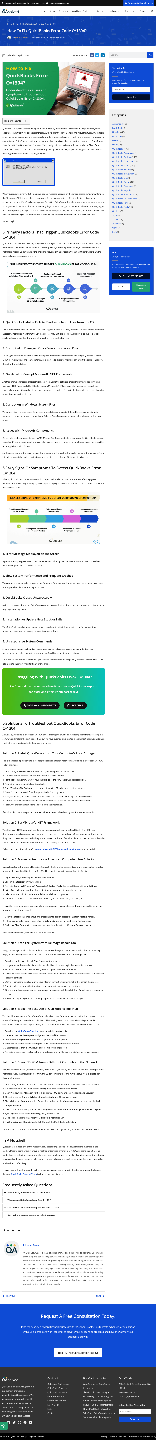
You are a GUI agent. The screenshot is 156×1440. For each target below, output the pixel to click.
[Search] (150, 55)
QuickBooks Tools (120, 207)
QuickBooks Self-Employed (124, 198)
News (114, 144)
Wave (114, 227)
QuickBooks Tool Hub (28, 1031)
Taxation (116, 219)
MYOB (115, 140)
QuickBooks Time (120, 202)
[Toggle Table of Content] (24, 121)
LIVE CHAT (76, 705)
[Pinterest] (24, 1422)
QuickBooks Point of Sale (123, 194)
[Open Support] (105, 11)
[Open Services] (67, 11)
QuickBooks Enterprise (122, 161)
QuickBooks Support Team (24, 1174)
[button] (152, 11)
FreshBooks (117, 128)
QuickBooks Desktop (122, 157)
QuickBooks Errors (57, 37)
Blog (17, 24)
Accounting (117, 123)
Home (9, 24)
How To (44, 37)
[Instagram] (19, 1422)
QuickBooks (117, 148)
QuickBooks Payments (122, 186)
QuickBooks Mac (120, 177)
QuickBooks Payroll (121, 190)
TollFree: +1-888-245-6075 (41, 705)
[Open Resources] (135, 11)
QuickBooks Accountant (123, 153)
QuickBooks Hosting (121, 169)
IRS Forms (117, 136)
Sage (114, 215)
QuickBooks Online (121, 182)
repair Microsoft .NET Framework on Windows (58, 849)
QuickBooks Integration (123, 173)
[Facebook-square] (8, 1422)
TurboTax (116, 223)
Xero (114, 231)
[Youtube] (30, 1422)
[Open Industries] (120, 11)
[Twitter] (14, 1422)
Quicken (116, 211)
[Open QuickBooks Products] (92, 11)
